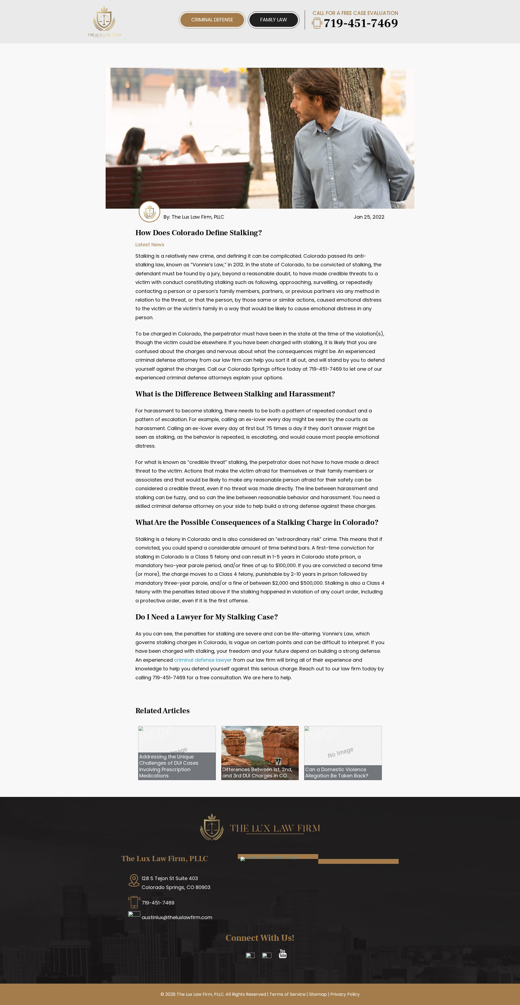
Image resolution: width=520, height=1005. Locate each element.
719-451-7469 (361, 23)
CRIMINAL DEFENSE (212, 19)
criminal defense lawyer (203, 660)
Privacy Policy (345, 994)
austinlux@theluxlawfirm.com (177, 917)
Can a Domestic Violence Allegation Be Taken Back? (336, 772)
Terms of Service (287, 994)
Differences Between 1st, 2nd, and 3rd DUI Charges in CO (257, 772)
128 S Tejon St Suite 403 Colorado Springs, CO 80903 (176, 882)
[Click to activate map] (268, 856)
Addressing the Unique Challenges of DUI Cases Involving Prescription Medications (169, 766)
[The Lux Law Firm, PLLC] (104, 34)
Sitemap (318, 994)
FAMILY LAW (273, 19)
